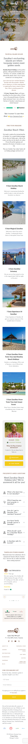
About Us (5, 646)
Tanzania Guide (21, 646)
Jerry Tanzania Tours (16, 116)
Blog (3, 663)
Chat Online (15, 463)
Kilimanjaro (6, 656)
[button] (9, 600)
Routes (23, 658)
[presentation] (4, 597)
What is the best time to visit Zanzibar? (14, 493)
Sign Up (14, 697)
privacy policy (14, 692)
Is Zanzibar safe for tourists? (14, 542)
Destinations (6, 653)
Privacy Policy (14, 736)
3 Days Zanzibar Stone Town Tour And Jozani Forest (14, 402)
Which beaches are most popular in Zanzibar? (14, 502)
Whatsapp (15, 457)
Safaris (4, 649)
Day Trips (23, 654)
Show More (7, 586)
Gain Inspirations (14, 33)
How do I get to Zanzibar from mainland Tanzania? (14, 512)
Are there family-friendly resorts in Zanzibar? (13, 522)
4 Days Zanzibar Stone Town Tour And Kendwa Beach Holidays (14, 357)
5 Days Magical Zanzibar (14, 229)
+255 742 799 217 (13, 636)
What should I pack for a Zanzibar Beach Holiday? (14, 533)
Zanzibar (5, 660)
